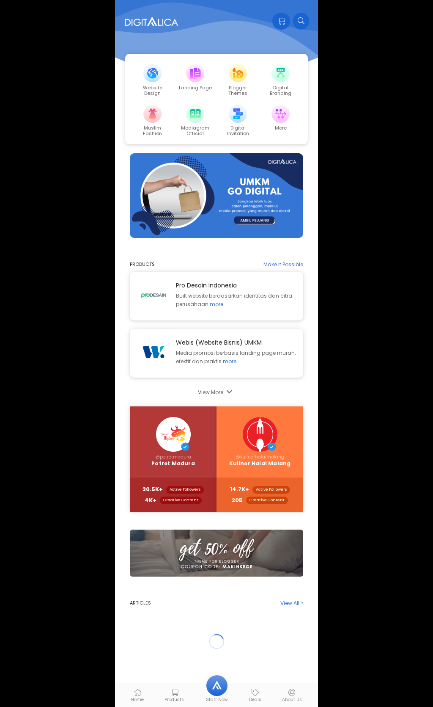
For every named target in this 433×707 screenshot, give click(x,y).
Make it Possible (283, 264)
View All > (291, 603)
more (216, 304)
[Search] (301, 21)
